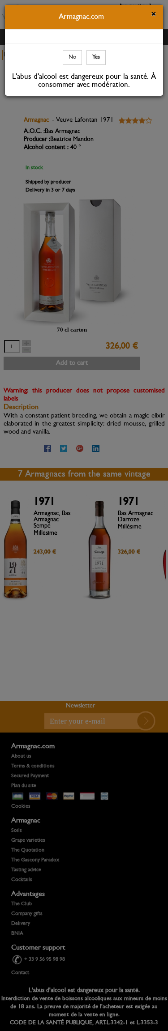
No (72, 57)
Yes (96, 57)
